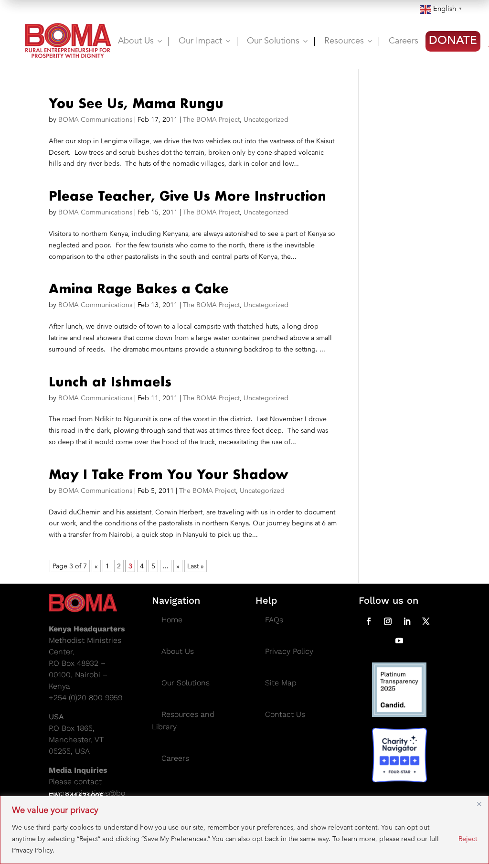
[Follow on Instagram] (387, 621)
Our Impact (205, 41)
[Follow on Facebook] (368, 621)
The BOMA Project (211, 119)
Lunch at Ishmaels (110, 381)
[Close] (479, 804)
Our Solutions (278, 41)
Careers (403, 41)
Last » (195, 566)
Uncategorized (266, 119)
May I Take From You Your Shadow (168, 474)
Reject (467, 838)
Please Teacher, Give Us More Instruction (187, 196)
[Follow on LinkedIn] (407, 621)
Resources (349, 41)
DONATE (453, 41)
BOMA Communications (95, 119)
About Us (141, 41)
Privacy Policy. (33, 850)
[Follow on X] (426, 621)
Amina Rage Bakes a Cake (139, 288)
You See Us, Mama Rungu (136, 103)
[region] (244, 830)
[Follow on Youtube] (399, 640)
